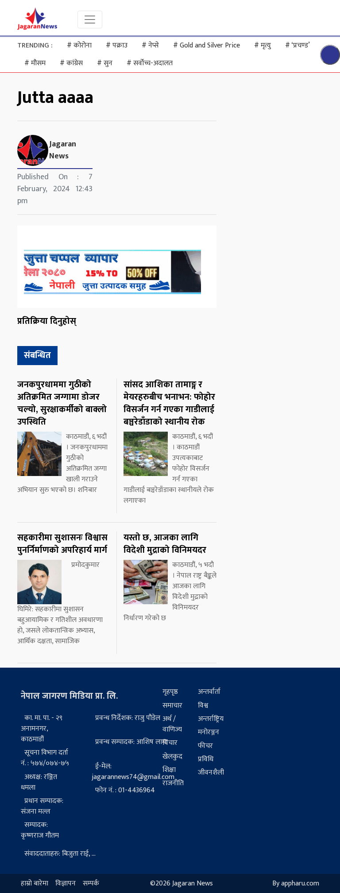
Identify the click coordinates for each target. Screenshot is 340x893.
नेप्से (150, 45)
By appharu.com (295, 883)
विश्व (203, 706)
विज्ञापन (65, 883)
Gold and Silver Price (206, 45)
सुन (104, 63)
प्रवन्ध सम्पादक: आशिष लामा (131, 742)
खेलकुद (172, 757)
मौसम (35, 63)
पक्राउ (117, 45)
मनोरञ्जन (208, 732)
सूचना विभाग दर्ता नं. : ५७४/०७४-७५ (45, 758)
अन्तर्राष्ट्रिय (211, 719)
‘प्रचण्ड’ (297, 45)
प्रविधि (205, 759)
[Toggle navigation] (89, 19)
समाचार (172, 706)
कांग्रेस (71, 63)
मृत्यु (262, 45)
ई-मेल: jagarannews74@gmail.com (133, 771)
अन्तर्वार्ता (209, 692)
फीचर (205, 746)
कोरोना (79, 45)
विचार (170, 743)
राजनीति (173, 783)
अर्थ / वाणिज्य (172, 724)
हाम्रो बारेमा (34, 883)
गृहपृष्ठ (170, 692)
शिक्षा (169, 770)
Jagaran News (62, 150)
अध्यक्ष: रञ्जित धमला (39, 782)
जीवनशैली (211, 773)
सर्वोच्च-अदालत (150, 63)
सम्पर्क (91, 883)
